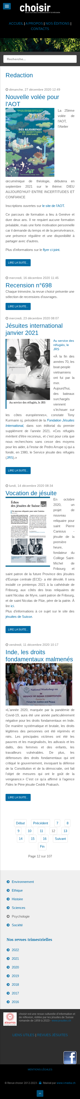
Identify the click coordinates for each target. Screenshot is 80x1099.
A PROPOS (34, 23)
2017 (15, 993)
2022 (15, 950)
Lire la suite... (18, 262)
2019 (15, 976)
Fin (42, 846)
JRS (10, 457)
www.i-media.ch (66, 1083)
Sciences (18, 908)
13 (65, 831)
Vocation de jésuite (31, 493)
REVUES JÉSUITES (52, 1035)
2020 (15, 967)
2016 (15, 1002)
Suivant (60, 839)
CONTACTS (40, 29)
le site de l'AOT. (53, 206)
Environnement (23, 882)
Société (17, 925)
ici (12, 606)
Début (20, 823)
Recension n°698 (29, 285)
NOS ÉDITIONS (58, 23)
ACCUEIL (16, 23)
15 (32, 839)
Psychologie (21, 916)
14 (20, 839)
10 (29, 831)
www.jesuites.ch (61, 1020)
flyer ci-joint (51, 250)
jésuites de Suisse (19, 616)
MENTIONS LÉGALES (40, 1069)
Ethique (17, 890)
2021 (15, 958)
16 (44, 839)
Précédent (40, 823)
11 (41, 831)
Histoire (17, 899)
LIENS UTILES (23, 1035)
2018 (15, 984)
